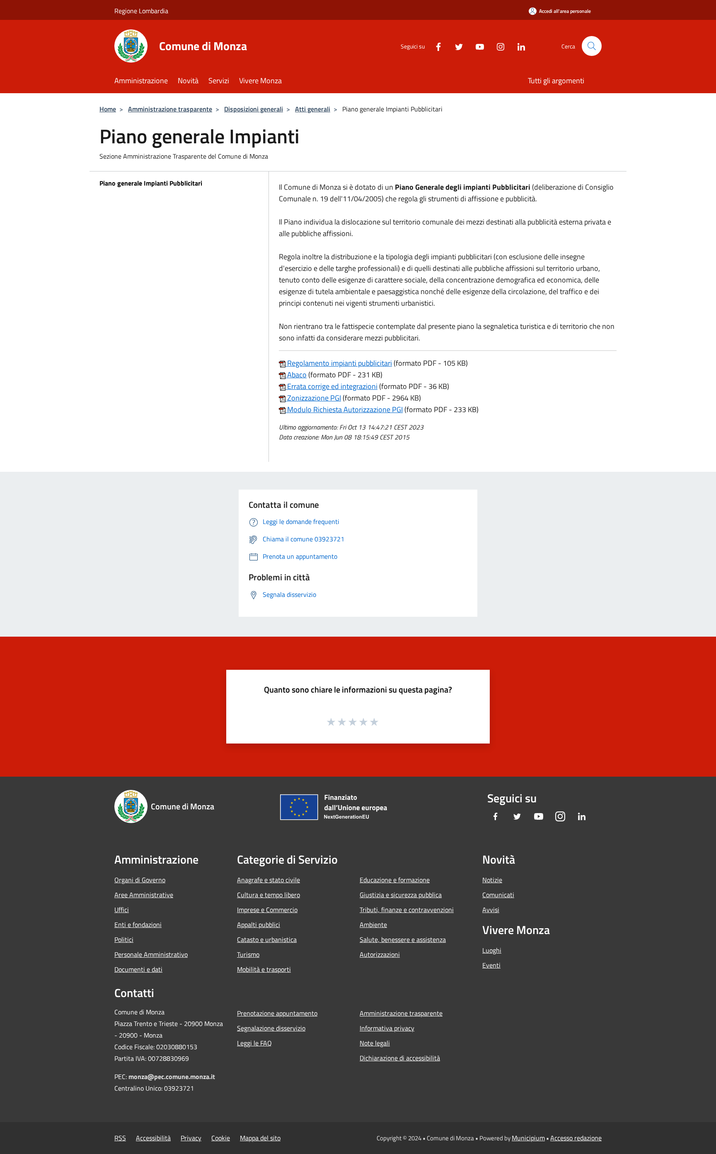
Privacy (191, 1138)
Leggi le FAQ (254, 1043)
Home (107, 109)
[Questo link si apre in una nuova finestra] (282, 363)
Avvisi (490, 910)
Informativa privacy (387, 1028)
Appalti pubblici (258, 924)
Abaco (296, 374)
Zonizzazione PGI (313, 397)
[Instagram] (497, 45)
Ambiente (373, 924)
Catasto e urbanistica (267, 939)
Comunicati (498, 895)
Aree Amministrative (143, 895)
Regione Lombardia (141, 11)
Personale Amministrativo (151, 954)
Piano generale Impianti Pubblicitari (150, 183)
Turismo (248, 954)
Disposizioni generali (253, 109)
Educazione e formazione (395, 880)
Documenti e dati (138, 969)
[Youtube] (476, 45)
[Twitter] (456, 45)
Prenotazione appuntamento (277, 1013)
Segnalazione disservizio (271, 1028)
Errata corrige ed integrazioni (331, 386)
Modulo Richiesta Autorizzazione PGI (344, 409)
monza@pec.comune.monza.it (171, 1077)
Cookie (220, 1138)
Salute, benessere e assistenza (403, 939)
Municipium (528, 1138)
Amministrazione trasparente (170, 109)
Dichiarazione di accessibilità (400, 1058)
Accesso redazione (576, 1138)
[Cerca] (592, 46)
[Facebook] (435, 45)
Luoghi (491, 950)
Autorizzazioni (380, 954)
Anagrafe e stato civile (268, 880)
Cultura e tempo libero (268, 895)
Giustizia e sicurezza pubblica (401, 895)
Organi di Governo (139, 880)
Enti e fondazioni (138, 924)
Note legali (375, 1043)
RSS (120, 1138)
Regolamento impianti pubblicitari (338, 363)
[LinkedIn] (518, 45)
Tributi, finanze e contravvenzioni (407, 910)
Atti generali (312, 109)
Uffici (121, 910)
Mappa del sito (260, 1138)
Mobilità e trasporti (264, 969)
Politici (123, 939)
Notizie (492, 880)
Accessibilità (153, 1138)
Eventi (491, 965)
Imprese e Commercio (267, 910)
